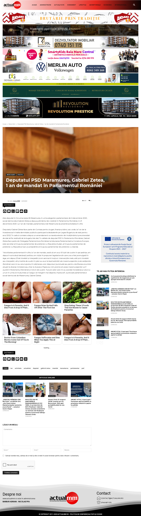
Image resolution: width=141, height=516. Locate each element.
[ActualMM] (5, 201)
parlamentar (74, 368)
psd (83, 368)
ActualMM (16, 201)
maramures (64, 368)
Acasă (4, 124)
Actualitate (29, 396)
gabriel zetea (45, 368)
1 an (11, 368)
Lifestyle (99, 282)
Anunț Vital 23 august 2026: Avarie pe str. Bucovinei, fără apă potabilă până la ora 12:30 (57, 403)
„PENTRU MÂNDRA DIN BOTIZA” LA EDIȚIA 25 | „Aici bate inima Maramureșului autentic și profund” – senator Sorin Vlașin (12, 404)
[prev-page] (98, 342)
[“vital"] (117, 249)
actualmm (27, 368)
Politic (20, 174)
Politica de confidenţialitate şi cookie (86, 514)
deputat (36, 368)
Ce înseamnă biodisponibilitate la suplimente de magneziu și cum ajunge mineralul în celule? (123, 277)
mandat (55, 368)
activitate (18, 368)
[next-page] (101, 342)
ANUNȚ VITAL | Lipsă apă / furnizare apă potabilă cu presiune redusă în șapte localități (81, 402)
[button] (134, 5)
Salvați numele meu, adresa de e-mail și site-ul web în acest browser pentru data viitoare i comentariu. (42, 456)
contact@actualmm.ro (112, 498)
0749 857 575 (106, 503)
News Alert (12, 124)
